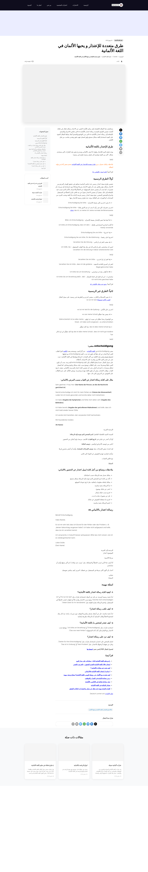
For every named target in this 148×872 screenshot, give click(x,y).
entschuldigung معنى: (41, 143)
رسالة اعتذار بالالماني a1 (41, 153)
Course (115, 56)
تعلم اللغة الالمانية (118, 40)
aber (72, 210)
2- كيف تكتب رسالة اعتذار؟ (39, 161)
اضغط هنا (90, 649)
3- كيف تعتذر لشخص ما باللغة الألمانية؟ (37, 163)
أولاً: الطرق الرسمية (42, 138)
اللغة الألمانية (91, 351)
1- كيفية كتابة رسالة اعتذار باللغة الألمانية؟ (38, 158)
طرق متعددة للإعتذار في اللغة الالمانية (83, 164)
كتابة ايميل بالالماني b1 (99, 172)
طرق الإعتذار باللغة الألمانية (40, 136)
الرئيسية (121, 56)
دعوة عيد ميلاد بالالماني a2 (98, 284)
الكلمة (65, 351)
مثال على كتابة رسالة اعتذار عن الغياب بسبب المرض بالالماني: (37, 146)
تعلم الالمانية (109, 694)
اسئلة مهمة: (44, 155)
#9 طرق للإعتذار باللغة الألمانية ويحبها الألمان (100, 709)
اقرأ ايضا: (43, 168)
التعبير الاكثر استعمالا (103, 300)
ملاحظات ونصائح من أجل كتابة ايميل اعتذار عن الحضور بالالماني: (37, 150)
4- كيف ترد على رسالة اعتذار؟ (39, 166)
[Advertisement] (74, 24)
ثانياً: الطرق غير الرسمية (41, 140)
